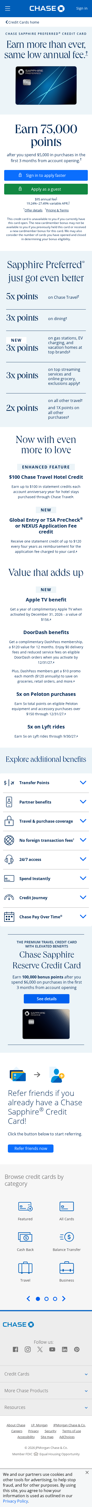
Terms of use (71, 1431)
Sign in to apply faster (57, 175)
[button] (87, 1472)
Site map (47, 1437)
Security (50, 1431)
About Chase (16, 1425)
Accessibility (26, 1437)
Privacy (33, 1431)
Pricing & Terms (57, 210)
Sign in (84, 8)
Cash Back (25, 1249)
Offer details (33, 210)
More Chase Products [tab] (48, 1390)
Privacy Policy (15, 1501)
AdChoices (67, 1437)
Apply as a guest (59, 189)
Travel (27, 1280)
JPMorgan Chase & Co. (69, 1425)
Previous (28, 1298)
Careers (16, 1431)
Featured (26, 1218)
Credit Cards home (23, 22)
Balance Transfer (67, 1249)
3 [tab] (55, 1298)
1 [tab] (37, 1298)
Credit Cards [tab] (48, 1374)
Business (67, 1280)
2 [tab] (46, 1298)
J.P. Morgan (39, 1425)
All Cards (67, 1218)
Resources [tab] (48, 1407)
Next (63, 1298)
